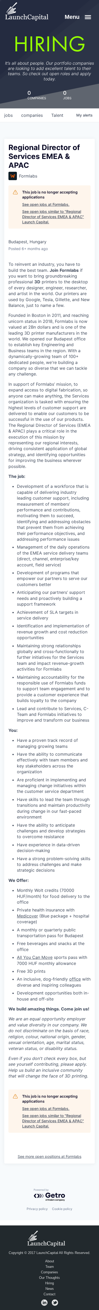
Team (49, 1266)
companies (32, 115)
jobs (8, 115)
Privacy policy (37, 1209)
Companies (49, 1272)
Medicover (27, 916)
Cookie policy (62, 1209)
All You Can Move (35, 957)
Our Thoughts (49, 1277)
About (49, 1261)
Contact (49, 1294)
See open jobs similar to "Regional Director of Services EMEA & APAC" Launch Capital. (53, 216)
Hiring (49, 1283)
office (75, 979)
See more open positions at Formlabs (49, 1156)
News (49, 1288)
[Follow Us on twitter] (55, 1304)
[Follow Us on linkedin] (44, 1304)
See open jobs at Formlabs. (45, 204)
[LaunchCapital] (47, 1238)
